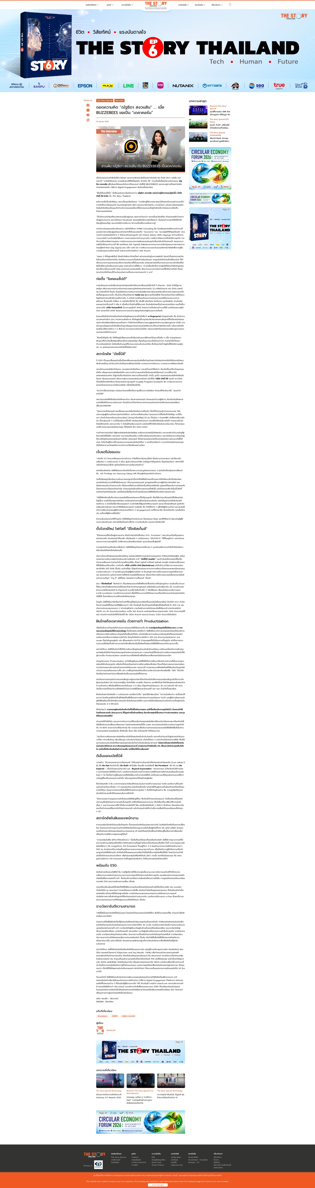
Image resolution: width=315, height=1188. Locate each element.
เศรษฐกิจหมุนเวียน (158, 1160)
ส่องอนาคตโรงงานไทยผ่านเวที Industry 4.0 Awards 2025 (108, 1096)
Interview (120, 100)
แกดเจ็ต (174, 1162)
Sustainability (215, 135)
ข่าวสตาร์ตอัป (193, 1157)
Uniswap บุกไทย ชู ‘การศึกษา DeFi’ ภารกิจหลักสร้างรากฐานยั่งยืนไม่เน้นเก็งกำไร (139, 1100)
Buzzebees (102, 1016)
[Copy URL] (88, 120)
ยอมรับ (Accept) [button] (158, 1185)
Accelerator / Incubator (198, 1160)
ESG (153, 1157)
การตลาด (135, 1157)
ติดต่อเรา (217, 1162)
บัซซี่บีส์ (114, 1016)
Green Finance (158, 1165)
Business (130, 1091)
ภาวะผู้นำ (135, 1165)
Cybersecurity (177, 1165)
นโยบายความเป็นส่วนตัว (222, 1165)
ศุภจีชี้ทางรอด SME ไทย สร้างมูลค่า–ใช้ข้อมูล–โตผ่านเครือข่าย (220, 114)
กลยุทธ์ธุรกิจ (136, 1160)
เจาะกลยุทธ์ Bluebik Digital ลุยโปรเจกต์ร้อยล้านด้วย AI (170, 1096)
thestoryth (111, 1030)
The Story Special (104, 100)
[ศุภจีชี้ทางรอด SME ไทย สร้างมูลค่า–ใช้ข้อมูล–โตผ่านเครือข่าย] (198, 110)
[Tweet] (88, 110)
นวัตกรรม (174, 1160)
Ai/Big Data (176, 1157)
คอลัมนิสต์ (115, 1162)
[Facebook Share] (88, 105)
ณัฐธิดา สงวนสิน (128, 1016)
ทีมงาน (216, 1160)
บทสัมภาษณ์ (115, 1160)
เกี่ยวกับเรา (218, 1157)
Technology (116, 1091)
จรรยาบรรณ (218, 1167)
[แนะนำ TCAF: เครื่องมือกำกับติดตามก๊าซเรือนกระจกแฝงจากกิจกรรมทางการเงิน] (198, 124)
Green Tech (156, 1162)
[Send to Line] (88, 115)
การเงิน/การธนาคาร (139, 1162)
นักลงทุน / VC (193, 1162)
